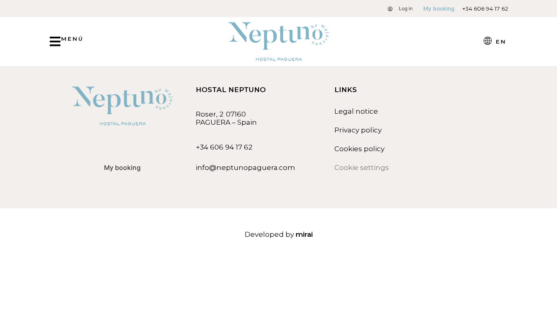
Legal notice (356, 111)
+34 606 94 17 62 (485, 8)
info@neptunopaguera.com (245, 167)
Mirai (304, 234)
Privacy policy (358, 130)
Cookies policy (359, 149)
